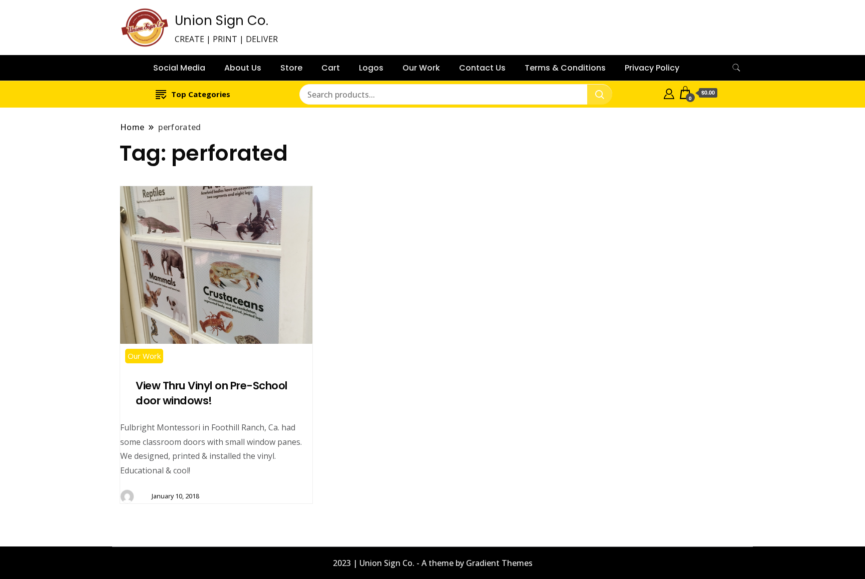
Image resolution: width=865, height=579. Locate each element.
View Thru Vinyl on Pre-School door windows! (212, 393)
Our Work (421, 68)
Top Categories (200, 94)
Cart (330, 68)
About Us (242, 68)
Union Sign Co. (221, 21)
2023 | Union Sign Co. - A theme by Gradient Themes (433, 562)
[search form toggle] (736, 68)
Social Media (179, 68)
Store (291, 68)
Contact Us (482, 68)
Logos (371, 68)
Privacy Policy (652, 68)
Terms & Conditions (565, 68)
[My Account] (669, 93)
